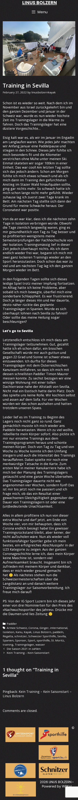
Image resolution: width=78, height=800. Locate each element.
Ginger (44, 628)
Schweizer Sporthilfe (42, 636)
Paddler (12, 623)
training (8, 644)
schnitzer (20, 636)
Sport (31, 640)
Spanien (8, 640)
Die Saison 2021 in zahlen (24, 648)
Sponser (20, 640)
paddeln (58, 632)
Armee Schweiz (17, 628)
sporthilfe (43, 640)
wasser (40, 644)
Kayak (28, 632)
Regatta (8, 636)
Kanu (19, 632)
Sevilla (61, 636)
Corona (33, 628)
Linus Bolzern (42, 632)
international (58, 628)
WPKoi (67, 786)
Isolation (8, 632)
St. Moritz (57, 640)
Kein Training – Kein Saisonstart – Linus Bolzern (37, 693)
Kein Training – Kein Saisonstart (28, 652)
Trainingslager (24, 644)
